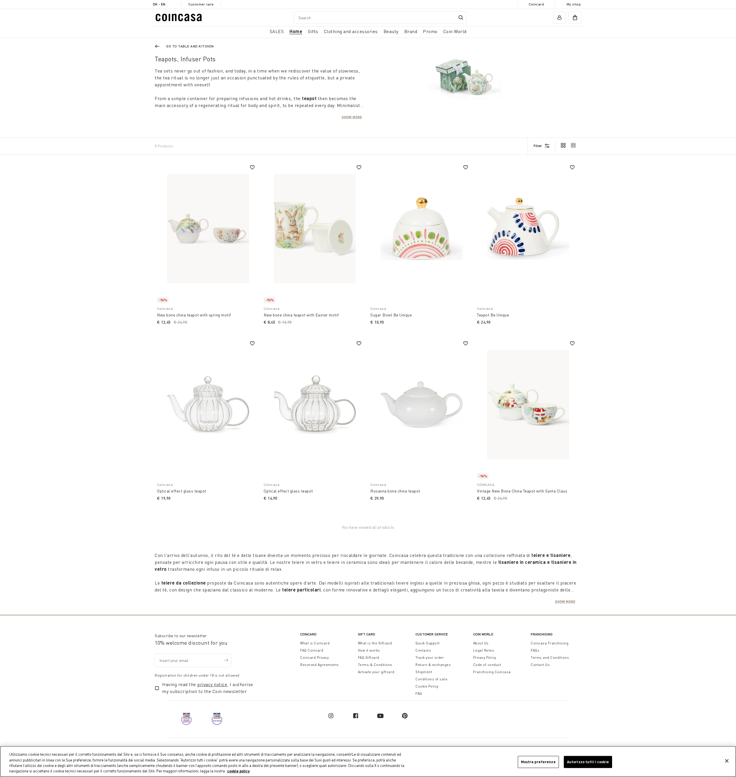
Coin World (483, 634)
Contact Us (540, 665)
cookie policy (238, 771)
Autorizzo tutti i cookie (588, 761)
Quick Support (427, 643)
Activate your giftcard (376, 672)
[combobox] (380, 18)
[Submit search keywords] (460, 17)
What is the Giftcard (375, 643)
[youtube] (380, 715)
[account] (559, 17)
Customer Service (431, 634)
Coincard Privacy (314, 657)
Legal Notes (483, 650)
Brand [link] (410, 31)
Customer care (201, 4)
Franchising (542, 634)
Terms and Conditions (550, 657)
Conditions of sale (431, 679)
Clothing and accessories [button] (351, 31)
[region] (368, 761)
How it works (369, 650)
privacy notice (212, 684)
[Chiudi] (726, 761)
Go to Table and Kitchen (190, 46)
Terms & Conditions (375, 665)
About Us (481, 643)
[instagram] (330, 715)
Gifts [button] (313, 31)
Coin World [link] (455, 31)
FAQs (535, 650)
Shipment (423, 672)
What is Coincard (314, 643)
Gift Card (366, 634)
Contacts (423, 650)
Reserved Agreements (319, 665)
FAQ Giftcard (368, 657)
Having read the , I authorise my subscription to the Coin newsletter (207, 687)
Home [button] (296, 31)
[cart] (575, 17)
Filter (538, 146)
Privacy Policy (484, 657)
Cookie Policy (426, 686)
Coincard (536, 4)
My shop (574, 4)
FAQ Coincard (311, 650)
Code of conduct (487, 665)
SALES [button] (277, 31)
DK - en (159, 4)
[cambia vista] (563, 145)
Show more (352, 117)
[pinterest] (404, 715)
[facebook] (355, 715)
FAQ (418, 693)
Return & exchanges (433, 665)
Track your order (429, 657)
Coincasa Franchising (549, 643)
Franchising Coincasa (492, 672)
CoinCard (308, 634)
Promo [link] (430, 31)
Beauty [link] (391, 31)
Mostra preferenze (538, 761)
